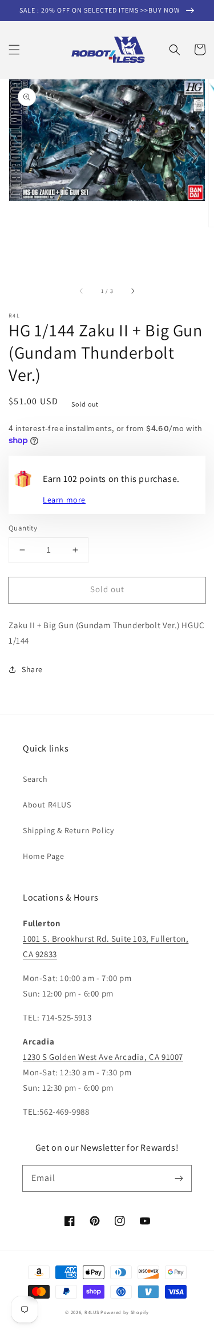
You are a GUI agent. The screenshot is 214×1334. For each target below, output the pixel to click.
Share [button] (32, 669)
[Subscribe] (178, 1178)
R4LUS (91, 1312)
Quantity (23, 528)
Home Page (43, 856)
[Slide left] (81, 291)
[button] (14, 49)
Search (35, 779)
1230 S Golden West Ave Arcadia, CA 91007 (103, 1056)
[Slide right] (132, 291)
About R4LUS (47, 804)
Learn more (64, 500)
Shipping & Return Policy (68, 830)
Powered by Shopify (124, 1312)
